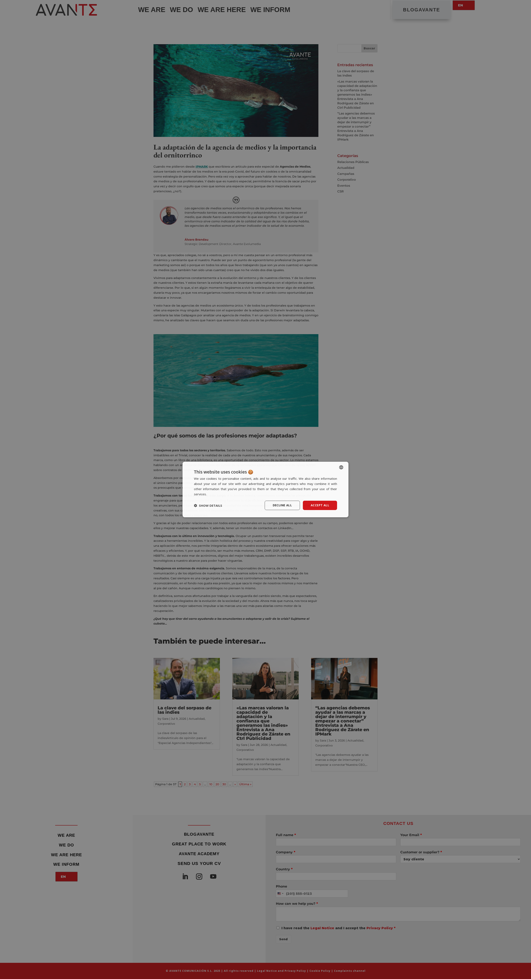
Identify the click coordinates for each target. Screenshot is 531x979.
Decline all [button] (282, 505)
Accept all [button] (320, 505)
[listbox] (341, 467)
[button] (208, 505)
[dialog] (265, 489)
